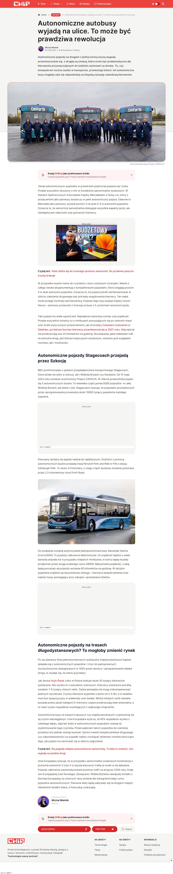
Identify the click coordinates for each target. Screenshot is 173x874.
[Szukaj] (163, 4)
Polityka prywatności (154, 854)
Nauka (86, 3)
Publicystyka (104, 3)
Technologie (101, 845)
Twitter (100, 829)
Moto (72, 3)
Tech (43, 3)
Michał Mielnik (51, 47)
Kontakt (148, 849)
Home (43, 15)
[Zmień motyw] (156, 3)
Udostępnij (48, 829)
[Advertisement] (86, 426)
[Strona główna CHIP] (21, 4)
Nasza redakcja (152, 845)
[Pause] (58, 257)
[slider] (68, 258)
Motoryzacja (101, 854)
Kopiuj (128, 829)
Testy (56, 3)
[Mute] (62, 257)
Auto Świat (57, 680)
